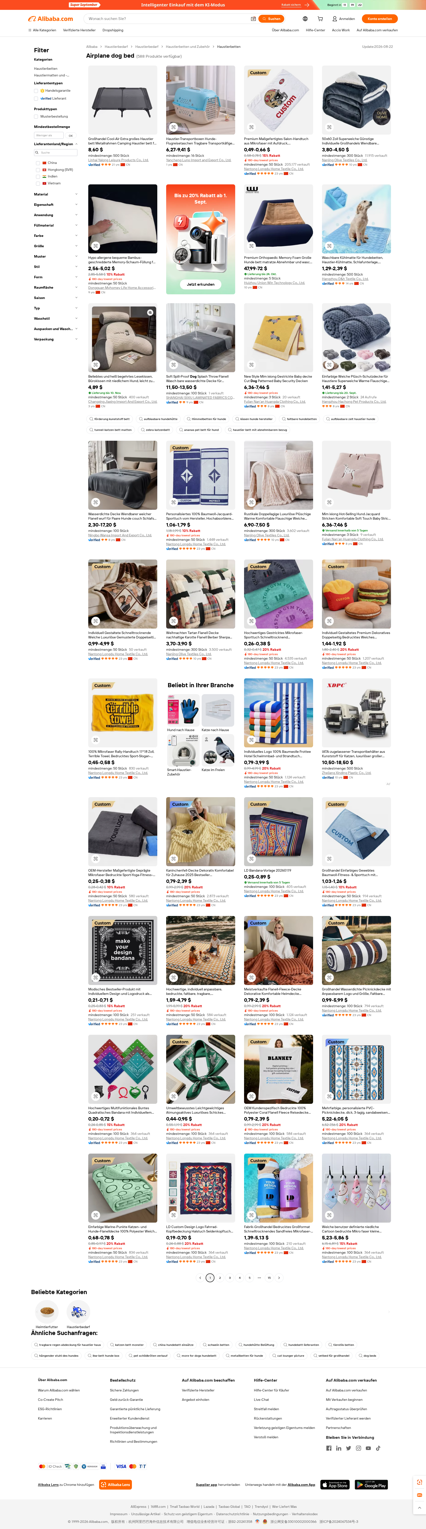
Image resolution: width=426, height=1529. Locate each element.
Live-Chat (261, 1400)
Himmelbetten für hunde (209, 419)
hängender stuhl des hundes (58, 1355)
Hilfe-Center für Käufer (271, 1390)
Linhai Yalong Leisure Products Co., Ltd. (118, 160)
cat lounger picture (290, 1355)
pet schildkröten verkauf (150, 1355)
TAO (247, 1507)
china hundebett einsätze (176, 1345)
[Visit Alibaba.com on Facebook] (329, 1448)
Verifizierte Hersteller (198, 1390)
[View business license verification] (257, 1521)
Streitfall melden (266, 1409)
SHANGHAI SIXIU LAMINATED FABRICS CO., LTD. (200, 398)
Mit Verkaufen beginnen (344, 1400)
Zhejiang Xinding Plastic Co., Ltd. (346, 773)
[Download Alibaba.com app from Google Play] (371, 1485)
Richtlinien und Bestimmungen (133, 1441)
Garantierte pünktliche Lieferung (135, 1409)
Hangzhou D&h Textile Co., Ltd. (345, 279)
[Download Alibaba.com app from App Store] (335, 1485)
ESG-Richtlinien (50, 1409)
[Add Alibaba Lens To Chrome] (115, 1485)
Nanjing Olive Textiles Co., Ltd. (344, 160)
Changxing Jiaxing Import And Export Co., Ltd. (122, 402)
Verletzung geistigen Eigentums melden (284, 1428)
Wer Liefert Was (284, 1507)
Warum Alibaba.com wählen (59, 1390)
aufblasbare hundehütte (161, 419)
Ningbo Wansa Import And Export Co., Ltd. (120, 535)
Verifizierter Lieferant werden (348, 1418)
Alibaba (91, 47)
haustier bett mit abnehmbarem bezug (260, 430)
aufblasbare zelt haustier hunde (353, 419)
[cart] (321, 19)
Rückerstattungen (268, 1418)
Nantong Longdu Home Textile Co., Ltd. (274, 169)
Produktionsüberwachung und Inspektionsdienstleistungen (133, 1430)
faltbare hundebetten (302, 419)
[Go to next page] (279, 1277)
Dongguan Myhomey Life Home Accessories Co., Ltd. (122, 288)
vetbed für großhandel (334, 1355)
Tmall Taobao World (184, 1507)
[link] (419, 1482)
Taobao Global (229, 1507)
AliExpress (138, 1507)
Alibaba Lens (48, 1485)
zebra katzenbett (158, 430)
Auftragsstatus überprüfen (346, 1409)
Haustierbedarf (116, 47)
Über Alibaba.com (52, 1380)
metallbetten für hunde (247, 1355)
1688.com (158, 1507)
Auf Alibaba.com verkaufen (346, 1390)
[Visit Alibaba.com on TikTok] (378, 1448)
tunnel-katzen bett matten (113, 430)
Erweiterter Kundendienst (129, 1418)
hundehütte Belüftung (259, 1345)
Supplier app (206, 1485)
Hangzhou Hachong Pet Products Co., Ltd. (354, 402)
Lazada (209, 1507)
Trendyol (261, 1507)
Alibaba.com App (301, 1485)
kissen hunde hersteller (256, 419)
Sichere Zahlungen (124, 1390)
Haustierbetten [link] (229, 47)
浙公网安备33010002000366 (293, 1522)
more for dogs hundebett (199, 1355)
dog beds (370, 1355)
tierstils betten (343, 1345)
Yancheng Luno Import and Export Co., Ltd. (198, 160)
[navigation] (55, 662)
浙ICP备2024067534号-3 (339, 1522)
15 (269, 1278)
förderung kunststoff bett (112, 419)
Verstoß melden (266, 1437)
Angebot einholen (195, 1400)
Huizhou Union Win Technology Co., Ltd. (274, 283)
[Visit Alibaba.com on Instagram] (358, 1448)
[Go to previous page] (200, 1277)
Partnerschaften (338, 1428)
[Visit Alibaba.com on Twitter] (349, 1448)
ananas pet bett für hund (201, 430)
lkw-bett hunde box (106, 1355)
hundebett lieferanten (303, 1345)
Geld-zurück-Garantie (126, 1400)
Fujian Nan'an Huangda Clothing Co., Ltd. (275, 402)
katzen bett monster (129, 1345)
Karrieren (45, 1418)
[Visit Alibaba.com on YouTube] (368, 1448)
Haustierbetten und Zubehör (188, 47)
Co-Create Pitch (50, 1400)
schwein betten (218, 1345)
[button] (253, 19)
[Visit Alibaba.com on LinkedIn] (339, 1448)
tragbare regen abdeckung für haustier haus (70, 1345)
